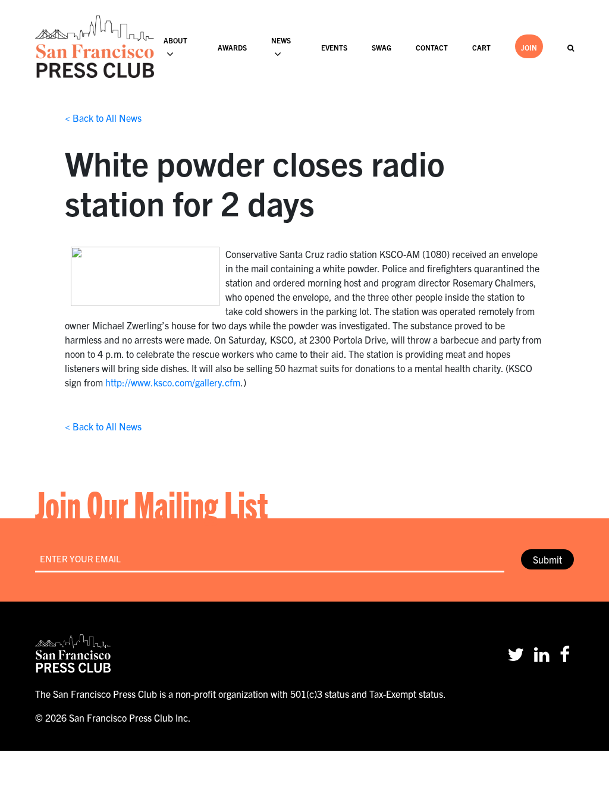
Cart (481, 47)
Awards (232, 47)
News (281, 40)
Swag (381, 47)
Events (334, 47)
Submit (547, 559)
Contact (432, 47)
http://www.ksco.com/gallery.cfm (172, 382)
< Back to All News (103, 118)
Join (529, 47)
